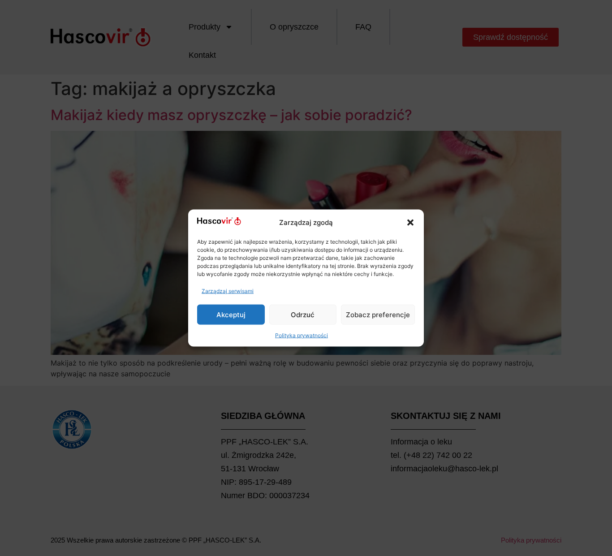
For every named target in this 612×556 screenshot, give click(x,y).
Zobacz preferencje (378, 314)
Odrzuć (303, 314)
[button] (410, 222)
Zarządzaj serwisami (228, 291)
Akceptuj (231, 314)
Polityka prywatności (301, 335)
